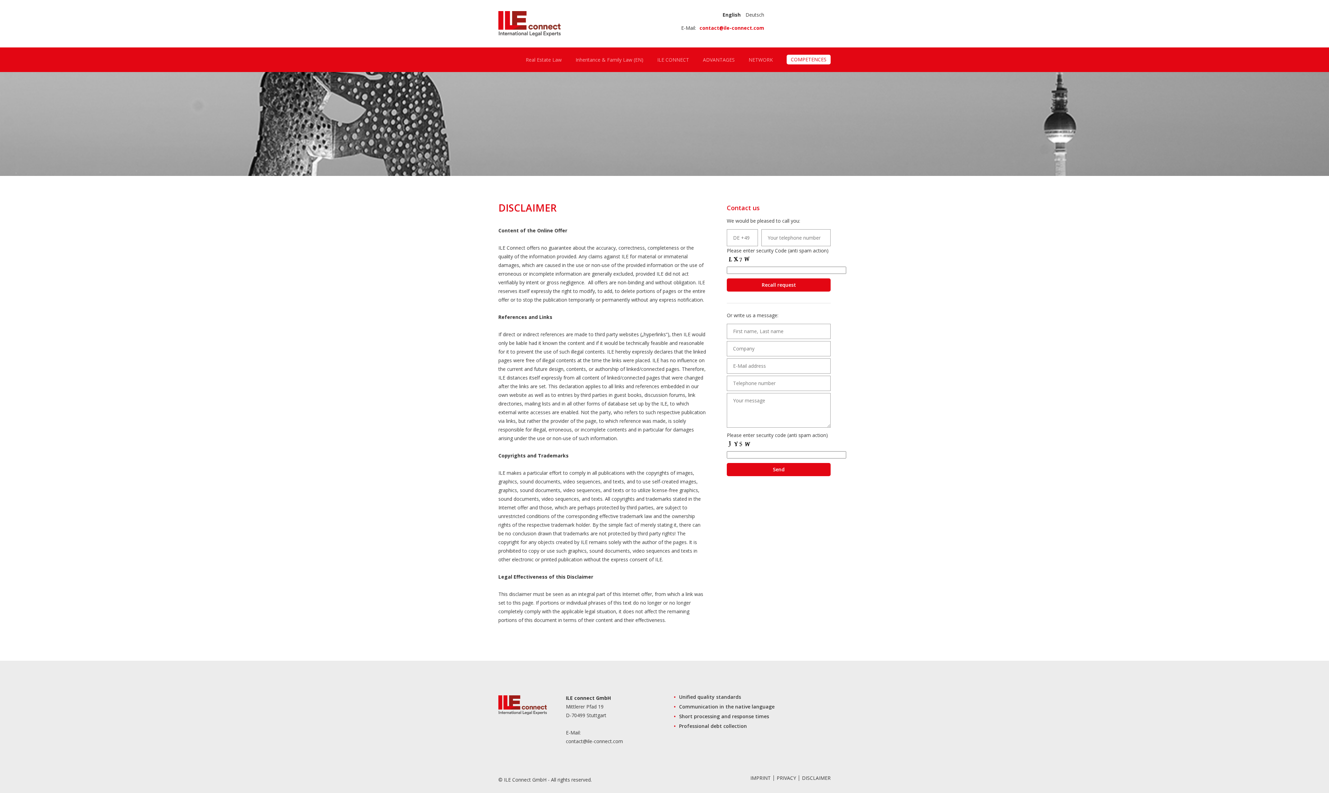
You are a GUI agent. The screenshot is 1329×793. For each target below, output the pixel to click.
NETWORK (761, 60)
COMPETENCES (808, 59)
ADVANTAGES (719, 60)
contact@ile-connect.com (731, 28)
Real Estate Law (544, 60)
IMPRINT (760, 778)
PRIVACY (786, 778)
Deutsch (754, 14)
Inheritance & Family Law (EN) (609, 60)
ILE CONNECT (673, 60)
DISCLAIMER (816, 778)
